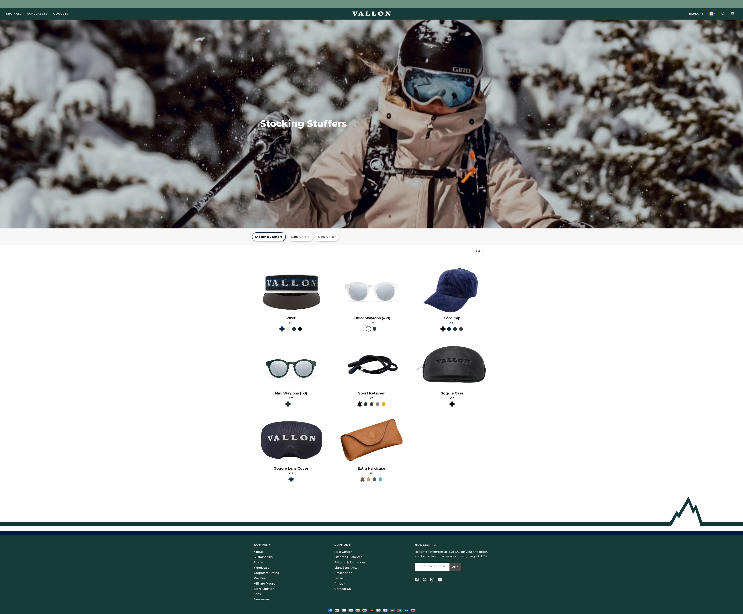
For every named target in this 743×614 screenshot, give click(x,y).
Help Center (343, 552)
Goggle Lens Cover (291, 468)
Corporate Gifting (266, 573)
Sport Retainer (371, 393)
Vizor (291, 318)
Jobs (257, 594)
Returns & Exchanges (350, 562)
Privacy (339, 583)
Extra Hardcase (371, 468)
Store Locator (264, 589)
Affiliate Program (266, 583)
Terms (338, 578)
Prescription (343, 573)
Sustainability (263, 557)
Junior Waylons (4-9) (371, 318)
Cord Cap (452, 318)
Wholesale (261, 567)
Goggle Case (452, 393)
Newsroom (262, 599)
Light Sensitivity (345, 567)
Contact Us (342, 589)
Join (455, 566)
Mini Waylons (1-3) (291, 393)
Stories (259, 562)
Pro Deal (260, 578)
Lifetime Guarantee (348, 557)
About (258, 552)
